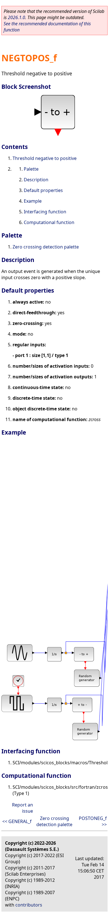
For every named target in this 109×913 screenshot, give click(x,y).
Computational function (49, 222)
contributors (28, 905)
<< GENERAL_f (17, 821)
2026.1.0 (16, 17)
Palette (31, 169)
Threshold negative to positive (45, 158)
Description (36, 180)
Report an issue (22, 808)
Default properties (43, 190)
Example (33, 201)
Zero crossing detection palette (46, 247)
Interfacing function (45, 212)
